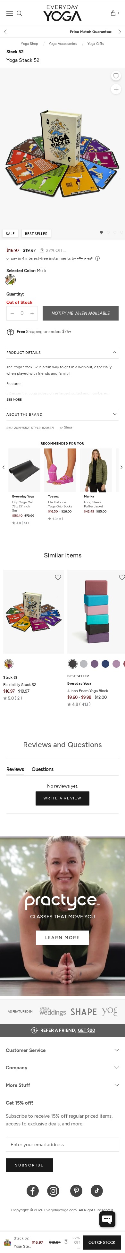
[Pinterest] (76, 1190)
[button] (20, 522)
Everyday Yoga (23, 496)
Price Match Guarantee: (62, 31)
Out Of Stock (101, 1242)
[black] (73, 664)
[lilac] (116, 664)
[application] (107, 1219)
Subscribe (29, 1165)
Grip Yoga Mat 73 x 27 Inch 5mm (22, 506)
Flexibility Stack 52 (19, 681)
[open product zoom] (116, 89)
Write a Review (67, 801)
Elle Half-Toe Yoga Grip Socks (60, 504)
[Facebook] (32, 1190)
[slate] (84, 664)
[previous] (6, 32)
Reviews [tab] (15, 770)
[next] (119, 32)
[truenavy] (105, 664)
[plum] (94, 664)
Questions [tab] (43, 770)
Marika (89, 496)
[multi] (9, 664)
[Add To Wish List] (116, 76)
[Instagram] (54, 1190)
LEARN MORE (62, 937)
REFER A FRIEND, (67, 1030)
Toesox (53, 496)
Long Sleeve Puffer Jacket (93, 504)
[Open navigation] (9, 13)
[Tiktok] (97, 1190)
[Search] (19, 13)
